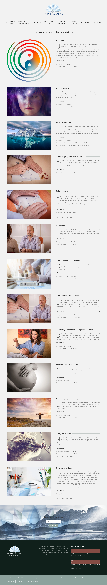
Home (5, 22)
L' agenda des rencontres (62, 22)
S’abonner (53, 525)
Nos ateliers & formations (48, 22)
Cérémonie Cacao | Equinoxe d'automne (82, 554)
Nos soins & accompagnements (23, 22)
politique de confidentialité (77, 578)
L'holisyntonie (37, 22)
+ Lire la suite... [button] (60, 61)
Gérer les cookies (32, 581)
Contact (100, 22)
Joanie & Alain (12, 22)
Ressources (85, 22)
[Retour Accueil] (53, 9)
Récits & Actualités (74, 22)
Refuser (20, 581)
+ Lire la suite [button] (60, 137)
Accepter (11, 581)
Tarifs (93, 22)
